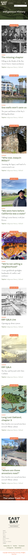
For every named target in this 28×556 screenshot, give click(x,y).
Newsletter (18, 547)
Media (4, 540)
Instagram (10, 547)
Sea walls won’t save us (14, 107)
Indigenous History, (12, 67)
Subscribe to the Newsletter (14, 505)
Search (12, 5)
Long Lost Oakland (7, 541)
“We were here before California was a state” (13, 212)
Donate (4, 543)
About (4, 536)
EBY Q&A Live (8, 319)
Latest (4, 530)
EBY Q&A (6, 367)
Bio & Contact (6, 538)
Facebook (21, 546)
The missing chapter (12, 57)
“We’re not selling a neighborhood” (11, 265)
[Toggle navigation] (25, 3)
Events (4, 535)
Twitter (15, 546)
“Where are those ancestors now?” (10, 472)
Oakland (20, 67)
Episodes (5, 532)
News (4, 533)
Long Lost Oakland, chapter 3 (11, 419)
